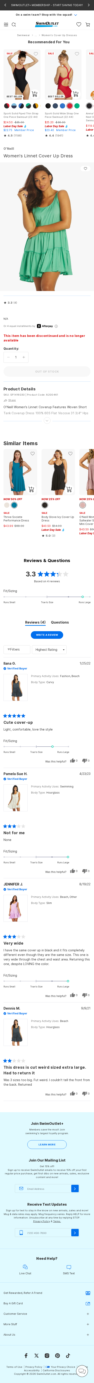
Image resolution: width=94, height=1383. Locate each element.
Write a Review (49, 636)
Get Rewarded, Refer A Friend (22, 1293)
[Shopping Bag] (88, 24)
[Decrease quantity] (8, 357)
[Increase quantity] (23, 357)
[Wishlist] (79, 24)
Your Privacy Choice (63, 1366)
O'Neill (8, 148)
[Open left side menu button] (6, 24)
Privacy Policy (41, 1221)
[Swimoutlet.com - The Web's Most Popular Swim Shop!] (47, 24)
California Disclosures (56, 1370)
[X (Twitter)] (36, 1355)
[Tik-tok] (68, 1355)
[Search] (13, 24)
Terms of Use (14, 1366)
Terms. (57, 1221)
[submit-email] (75, 1188)
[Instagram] (47, 1355)
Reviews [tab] (35, 623)
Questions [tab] (60, 623)
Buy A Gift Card (13, 1303)
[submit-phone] (75, 1232)
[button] (10, 302)
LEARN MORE (47, 1144)
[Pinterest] (57, 1355)
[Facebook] (26, 1355)
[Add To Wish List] (85, 168)
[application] (82, 1371)
